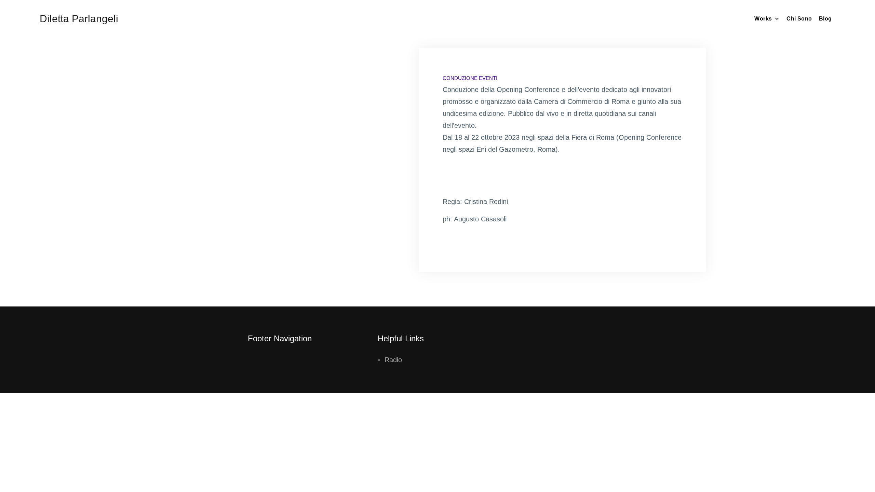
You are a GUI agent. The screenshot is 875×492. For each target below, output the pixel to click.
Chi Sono (799, 19)
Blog (825, 19)
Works (763, 19)
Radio (393, 360)
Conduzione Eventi (470, 78)
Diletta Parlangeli (79, 18)
